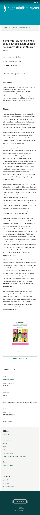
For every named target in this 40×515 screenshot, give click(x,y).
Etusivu (5, 28)
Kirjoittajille (6, 483)
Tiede (5, 395)
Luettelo (14, 28)
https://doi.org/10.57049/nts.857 (17, 74)
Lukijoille (5, 480)
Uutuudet (6, 435)
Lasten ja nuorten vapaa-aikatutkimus (15, 456)
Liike (4, 450)
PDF (20, 351)
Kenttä (5, 446)
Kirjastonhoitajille (8, 486)
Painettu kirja (20, 359)
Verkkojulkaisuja (24, 28)
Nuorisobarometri (8, 453)
